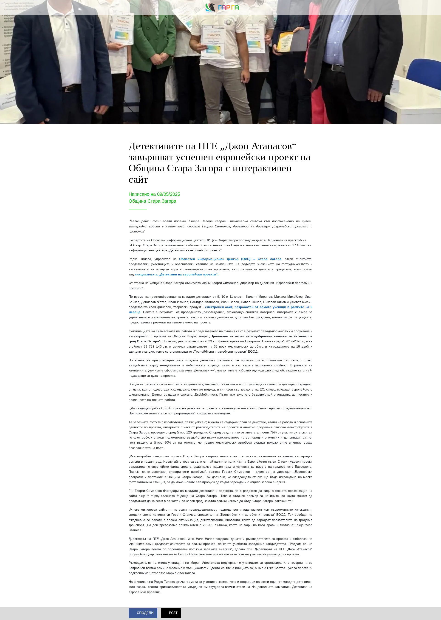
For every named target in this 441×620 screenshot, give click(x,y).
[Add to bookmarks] (306, 613)
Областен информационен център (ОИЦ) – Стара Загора (230, 259)
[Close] (9, 7)
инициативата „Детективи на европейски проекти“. (176, 274)
